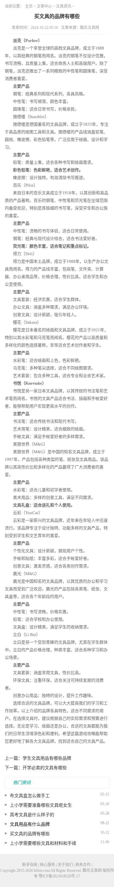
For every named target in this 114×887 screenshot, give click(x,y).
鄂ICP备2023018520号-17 (59, 876)
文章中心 (44, 6)
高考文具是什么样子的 (32, 814)
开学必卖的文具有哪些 (44, 767)
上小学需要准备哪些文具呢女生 (41, 805)
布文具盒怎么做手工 (30, 795)
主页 (29, 6)
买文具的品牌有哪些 (30, 833)
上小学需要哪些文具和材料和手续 (43, 843)
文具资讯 (63, 6)
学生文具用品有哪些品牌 (46, 758)
